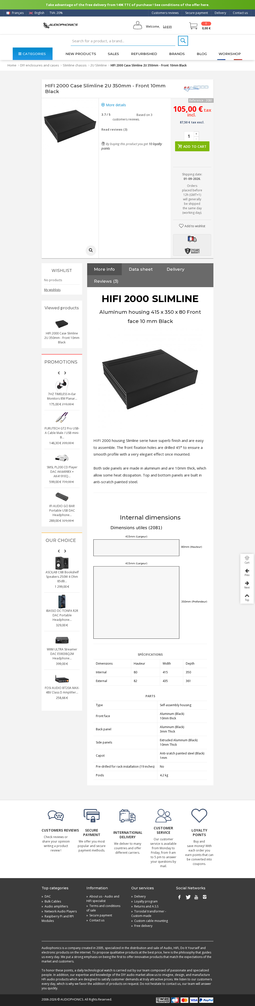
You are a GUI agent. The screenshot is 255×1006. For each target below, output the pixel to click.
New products (80, 54)
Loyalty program (144, 901)
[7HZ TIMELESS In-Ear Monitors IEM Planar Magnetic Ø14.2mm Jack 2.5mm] (62, 385)
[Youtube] (196, 897)
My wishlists (52, 290)
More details (115, 105)
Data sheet (141, 269)
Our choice (61, 540)
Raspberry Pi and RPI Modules (58, 918)
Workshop (230, 54)
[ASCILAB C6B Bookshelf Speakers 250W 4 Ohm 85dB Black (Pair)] (62, 563)
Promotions (60, 362)
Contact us (240, 13)
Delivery (220, 13)
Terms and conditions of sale (103, 908)
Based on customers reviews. (132, 117)
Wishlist (62, 270)
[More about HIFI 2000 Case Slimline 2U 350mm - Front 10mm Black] (62, 324)
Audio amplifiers (55, 906)
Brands (177, 54)
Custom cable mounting (149, 921)
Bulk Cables (51, 901)
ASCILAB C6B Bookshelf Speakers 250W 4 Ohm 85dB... (62, 576)
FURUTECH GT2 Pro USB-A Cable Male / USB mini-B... (62, 432)
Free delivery (141, 926)
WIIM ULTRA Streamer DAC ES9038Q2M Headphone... (62, 653)
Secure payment (196, 13)
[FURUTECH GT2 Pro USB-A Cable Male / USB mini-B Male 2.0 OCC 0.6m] (62, 419)
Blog (202, 54)
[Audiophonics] (60, 25)
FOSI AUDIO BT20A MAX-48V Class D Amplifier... (62, 690)
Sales (113, 54)
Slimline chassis (75, 65)
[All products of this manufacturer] (196, 88)
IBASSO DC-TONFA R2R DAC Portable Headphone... (62, 615)
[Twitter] (188, 897)
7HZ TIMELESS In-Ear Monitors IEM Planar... (62, 396)
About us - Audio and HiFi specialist (102, 898)
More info (104, 269)
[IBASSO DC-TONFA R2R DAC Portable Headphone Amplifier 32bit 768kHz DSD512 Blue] (62, 602)
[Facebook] (179, 897)
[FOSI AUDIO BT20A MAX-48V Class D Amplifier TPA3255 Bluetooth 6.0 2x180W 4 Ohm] (62, 679)
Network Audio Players (59, 911)
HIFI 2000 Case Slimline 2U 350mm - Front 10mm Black (61, 337)
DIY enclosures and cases (39, 65)
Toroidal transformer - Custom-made (148, 913)
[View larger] (91, 250)
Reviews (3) (106, 281)
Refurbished (144, 54)
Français (17, 13)
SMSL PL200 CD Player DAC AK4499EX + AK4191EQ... (62, 471)
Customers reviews (165, 13)
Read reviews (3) (114, 129)
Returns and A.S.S (144, 906)
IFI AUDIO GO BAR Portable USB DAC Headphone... (62, 510)
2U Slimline (98, 65)
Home (11, 65)
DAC (46, 896)
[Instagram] (204, 897)
